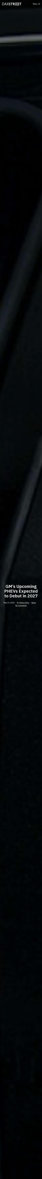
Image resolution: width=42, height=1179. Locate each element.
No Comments (21, 605)
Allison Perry (24, 603)
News (33, 603)
